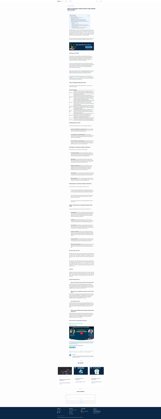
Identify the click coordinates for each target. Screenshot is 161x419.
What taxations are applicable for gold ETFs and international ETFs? (80, 25)
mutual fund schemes (75, 77)
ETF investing (80, 351)
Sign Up (101, 1)
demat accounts (72, 351)
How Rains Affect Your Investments (79, 379)
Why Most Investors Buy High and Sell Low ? (64, 380)
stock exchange (87, 352)
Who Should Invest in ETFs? (75, 18)
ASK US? (95, 409)
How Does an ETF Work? (73, 16)
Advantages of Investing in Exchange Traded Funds (78, 19)
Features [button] (70, 1)
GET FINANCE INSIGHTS (97, 411)
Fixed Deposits (90, 342)
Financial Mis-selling (62, 376)
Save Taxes (71, 411)
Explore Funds (71, 413)
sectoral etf (81, 352)
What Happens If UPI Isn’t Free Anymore (95, 379)
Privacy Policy (62, 415)
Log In (97, 1)
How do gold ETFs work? (75, 26)
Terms (58, 415)
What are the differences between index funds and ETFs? (79, 27)
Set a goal (70, 412)
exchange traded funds (88, 351)
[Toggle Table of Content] (88, 15)
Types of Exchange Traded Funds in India (76, 17)
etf (76, 351)
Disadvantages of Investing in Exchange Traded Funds (78, 20)
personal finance (64, 377)
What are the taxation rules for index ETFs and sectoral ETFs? (80, 24)
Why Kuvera (59, 411)
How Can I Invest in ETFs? (74, 22)
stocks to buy (85, 77)
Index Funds (75, 352)
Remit (66, 1)
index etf (71, 352)
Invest (62, 1)
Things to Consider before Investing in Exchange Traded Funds (80, 21)
